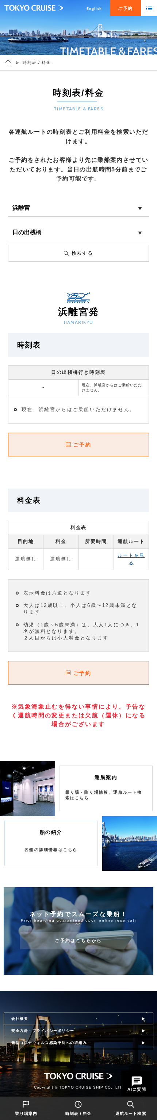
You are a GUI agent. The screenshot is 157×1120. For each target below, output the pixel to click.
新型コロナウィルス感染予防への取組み (49, 1043)
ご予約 (82, 445)
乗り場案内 (26, 1113)
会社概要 (19, 1019)
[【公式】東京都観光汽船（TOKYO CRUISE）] (8, 62)
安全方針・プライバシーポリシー (42, 1031)
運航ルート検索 (130, 1113)
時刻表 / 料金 (78, 1113)
